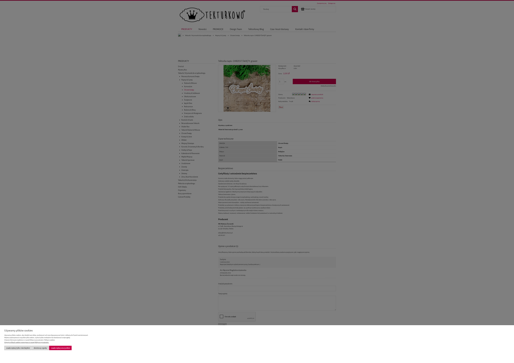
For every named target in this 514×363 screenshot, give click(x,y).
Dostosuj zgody (40, 348)
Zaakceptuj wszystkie (60, 348)
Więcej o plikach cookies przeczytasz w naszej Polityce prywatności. (26, 342)
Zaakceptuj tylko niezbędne (18, 348)
